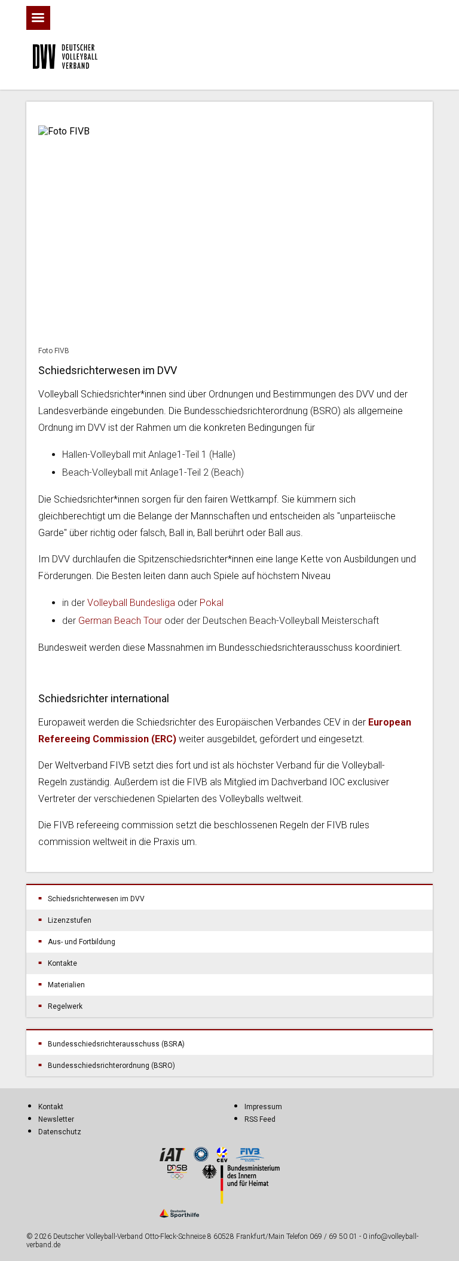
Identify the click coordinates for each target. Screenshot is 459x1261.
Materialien (66, 985)
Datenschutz (59, 1132)
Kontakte (62, 963)
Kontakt (50, 1107)
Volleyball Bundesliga (132, 602)
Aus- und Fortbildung (81, 942)
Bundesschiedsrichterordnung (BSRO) (111, 1065)
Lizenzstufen (69, 920)
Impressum (263, 1107)
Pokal (212, 602)
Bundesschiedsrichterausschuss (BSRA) (116, 1044)
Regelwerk (65, 1006)
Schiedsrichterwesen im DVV (96, 899)
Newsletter (56, 1119)
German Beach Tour (120, 620)
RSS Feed (260, 1119)
